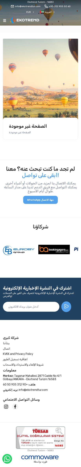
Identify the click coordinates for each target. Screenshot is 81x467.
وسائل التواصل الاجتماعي (21, 399)
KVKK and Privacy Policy (18, 354)
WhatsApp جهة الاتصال (40, 199)
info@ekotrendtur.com (27, 6)
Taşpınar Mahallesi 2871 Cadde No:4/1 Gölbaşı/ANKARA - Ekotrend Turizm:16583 (32, 377)
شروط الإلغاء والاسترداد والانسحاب (23, 364)
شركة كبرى (11, 338)
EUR (28, 12)
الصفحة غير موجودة (28, 126)
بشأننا (6, 343)
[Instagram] (6, 406)
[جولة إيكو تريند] (24, 20)
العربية (48, 12)
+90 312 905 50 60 (60, 6)
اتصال (6, 348)
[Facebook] (15, 406)
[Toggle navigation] (4, 20)
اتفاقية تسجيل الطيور (15, 359)
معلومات (9, 370)
